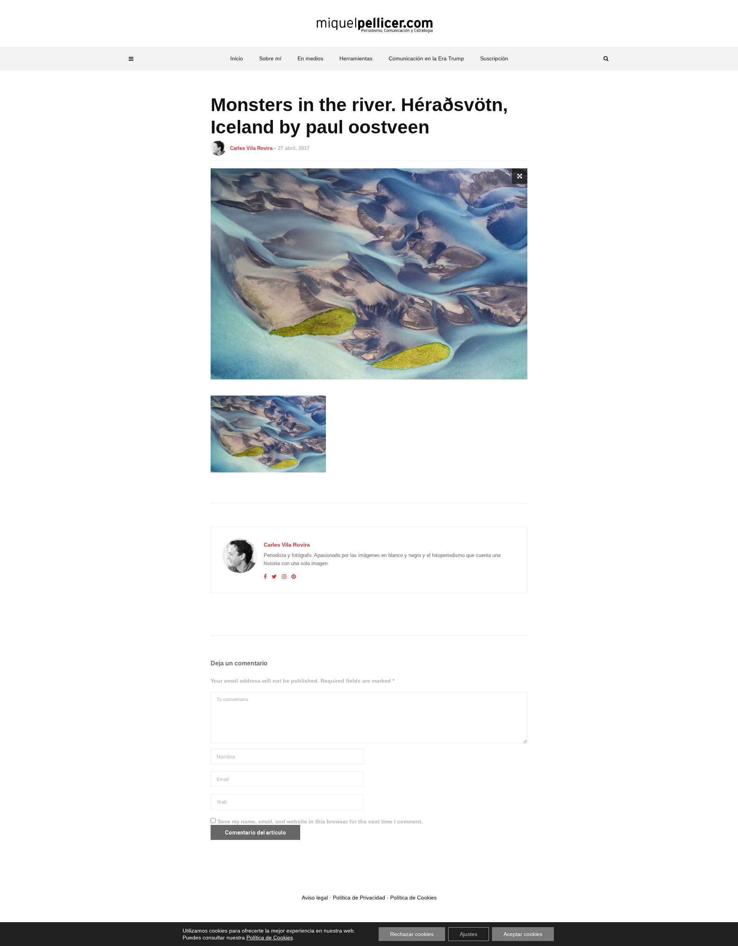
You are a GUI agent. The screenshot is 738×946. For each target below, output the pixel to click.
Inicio (236, 58)
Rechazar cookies (412, 934)
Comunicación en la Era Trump (426, 58)
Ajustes (468, 934)
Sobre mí (270, 58)
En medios (310, 58)
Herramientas (355, 58)
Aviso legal (315, 897)
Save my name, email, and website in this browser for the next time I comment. (320, 821)
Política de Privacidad (359, 897)
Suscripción (494, 58)
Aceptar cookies (523, 934)
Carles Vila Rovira (251, 148)
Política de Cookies (413, 897)
